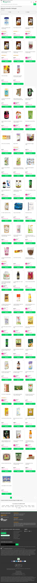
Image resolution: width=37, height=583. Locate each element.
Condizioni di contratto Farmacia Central (18, 573)
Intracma (32, 505)
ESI (16, 507)
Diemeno (33, 506)
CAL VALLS (25, 505)
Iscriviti (17, 544)
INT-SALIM (3, 505)
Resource (16, 506)
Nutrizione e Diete (14, 6)
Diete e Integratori (8, 6)
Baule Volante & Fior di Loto (19, 505)
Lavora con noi (16, 533)
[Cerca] (34, 4)
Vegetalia (29, 505)
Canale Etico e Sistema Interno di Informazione (18, 574)
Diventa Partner (16, 536)
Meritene (13, 506)
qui (3, 537)
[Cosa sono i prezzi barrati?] (1, 14)
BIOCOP (3, 506)
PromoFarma (4, 6)
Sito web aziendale (17, 538)
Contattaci (4, 533)
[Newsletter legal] (1, 548)
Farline (26, 506)
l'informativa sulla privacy (8, 548)
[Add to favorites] (11, 16)
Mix (19, 506)
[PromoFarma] (7, 2)
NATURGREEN (12, 505)
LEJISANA (19, 507)
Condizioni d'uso (18, 571)
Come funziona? (16, 532)
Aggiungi (6, 37)
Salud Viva (9, 506)
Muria (5, 506)
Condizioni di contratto (18, 572)
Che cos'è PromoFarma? (18, 531)
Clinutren (29, 506)
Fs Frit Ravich (22, 506)
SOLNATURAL (7, 505)
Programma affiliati (17, 534)
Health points (16, 537)
